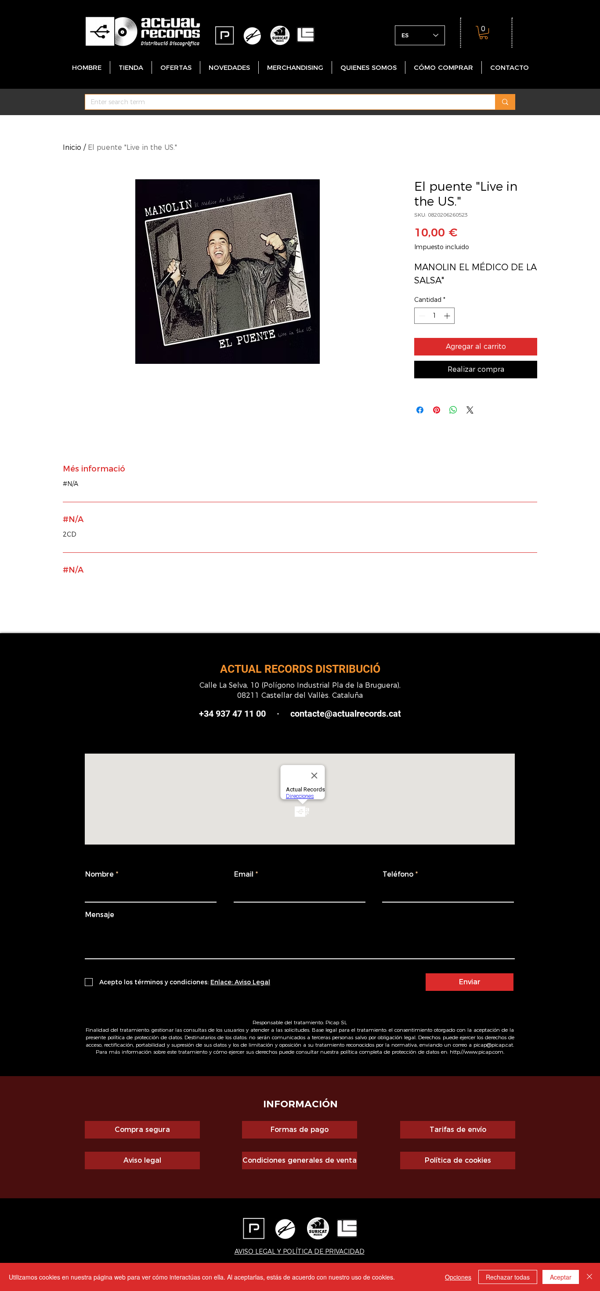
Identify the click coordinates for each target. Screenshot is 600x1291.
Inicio (72, 147)
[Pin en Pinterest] (436, 410)
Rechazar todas (508, 1277)
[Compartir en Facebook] (420, 410)
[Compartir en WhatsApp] (453, 410)
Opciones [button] (458, 1277)
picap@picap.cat (493, 1044)
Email (243, 874)
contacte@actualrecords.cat (345, 713)
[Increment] (447, 315)
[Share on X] (470, 410)
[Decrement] (421, 315)
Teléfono (398, 874)
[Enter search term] (505, 101)
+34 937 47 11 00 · (239, 713)
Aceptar (560, 1277)
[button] (484, 32)
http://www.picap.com (476, 1051)
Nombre (99, 874)
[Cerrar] (589, 1277)
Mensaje (99, 914)
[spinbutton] (434, 315)
